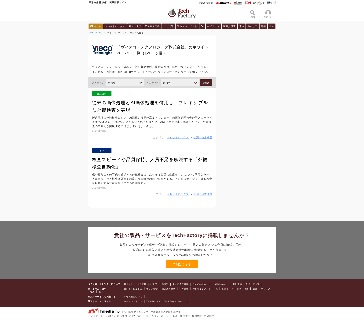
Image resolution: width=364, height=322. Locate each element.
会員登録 (141, 284)
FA (202, 26)
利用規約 (237, 284)
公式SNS (110, 316)
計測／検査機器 (203, 137)
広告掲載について (133, 296)
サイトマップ (253, 284)
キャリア (252, 26)
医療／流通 (229, 26)
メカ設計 (168, 26)
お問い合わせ (222, 284)
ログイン (128, 284)
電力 (241, 26)
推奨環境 (209, 316)
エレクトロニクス (115, 26)
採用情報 (197, 316)
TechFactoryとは (202, 284)
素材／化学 (135, 26)
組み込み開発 (152, 26)
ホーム (97, 26)
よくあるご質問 (180, 284)
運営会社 (185, 316)
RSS (175, 316)
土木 (271, 26)
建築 (263, 26)
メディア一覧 (95, 316)
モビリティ (213, 26)
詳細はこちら (182, 264)
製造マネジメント (187, 26)
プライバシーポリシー (158, 316)
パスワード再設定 (159, 284)
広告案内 (122, 316)
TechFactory (95, 32)
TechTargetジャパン (175, 301)
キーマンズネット (133, 301)
